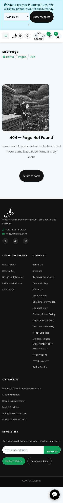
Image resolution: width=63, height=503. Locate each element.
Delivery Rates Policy (44, 314)
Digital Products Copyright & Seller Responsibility (43, 343)
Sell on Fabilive (14, 461)
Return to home (31, 176)
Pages (22, 57)
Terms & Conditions (43, 277)
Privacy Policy (40, 283)
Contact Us (8, 289)
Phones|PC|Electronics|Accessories (21, 388)
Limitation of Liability (43, 326)
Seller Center (40, 367)
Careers (37, 271)
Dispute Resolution (43, 320)
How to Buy (8, 271)
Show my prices (41, 16)
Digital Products (10, 407)
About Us (38, 264)
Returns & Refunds (12, 283)
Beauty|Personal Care (14, 419)
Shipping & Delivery (12, 277)
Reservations (40, 354)
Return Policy (40, 295)
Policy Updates (41, 332)
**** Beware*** (41, 361)
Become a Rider (39, 461)
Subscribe (52, 451)
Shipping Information (44, 301)
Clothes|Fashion (11, 394)
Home (10, 57)
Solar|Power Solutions (14, 413)
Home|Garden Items (13, 401)
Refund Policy (40, 308)
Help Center (8, 264)
